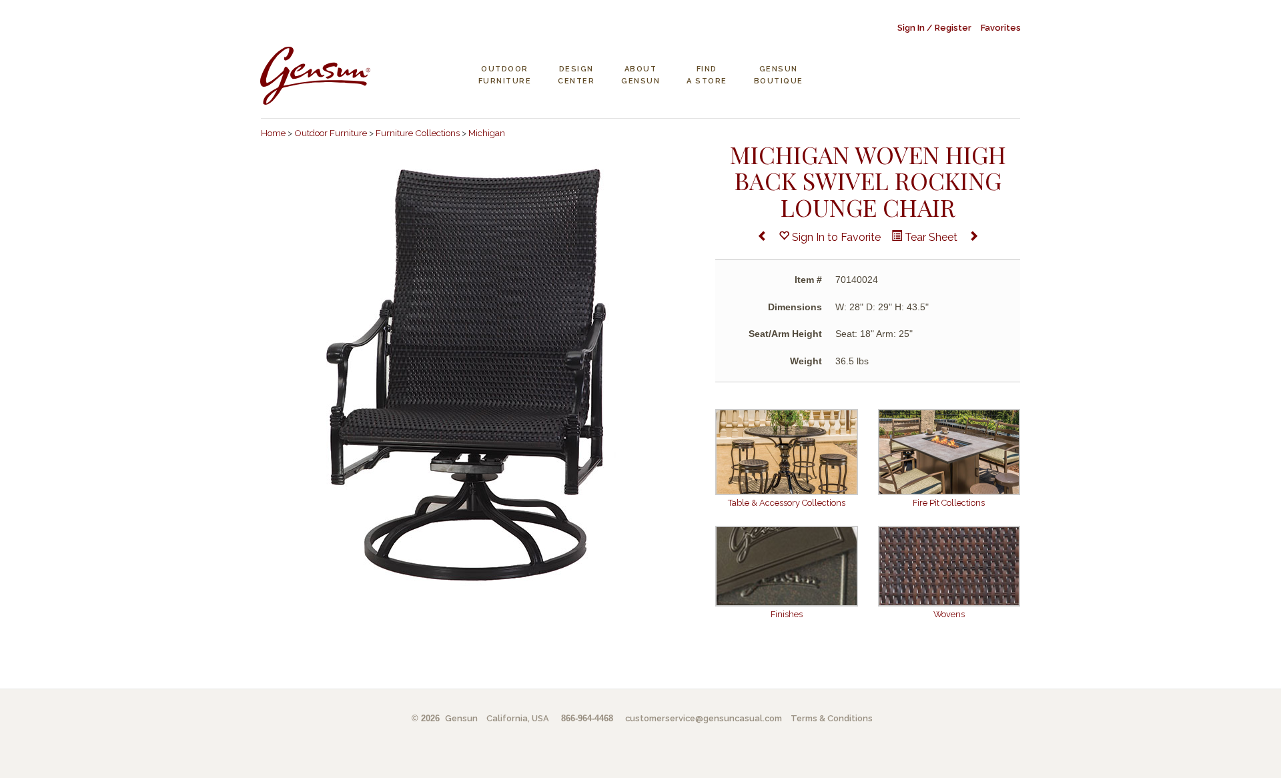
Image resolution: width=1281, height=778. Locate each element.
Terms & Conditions (832, 718)
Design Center (576, 75)
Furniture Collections (418, 132)
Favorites (1001, 28)
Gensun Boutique (778, 75)
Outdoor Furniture (505, 75)
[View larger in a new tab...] (478, 374)
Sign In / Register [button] (934, 28)
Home (273, 132)
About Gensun (640, 75)
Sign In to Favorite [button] (835, 237)
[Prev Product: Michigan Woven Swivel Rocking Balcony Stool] (762, 238)
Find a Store (707, 75)
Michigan (486, 132)
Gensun (461, 718)
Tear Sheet (929, 237)
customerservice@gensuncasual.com (703, 718)
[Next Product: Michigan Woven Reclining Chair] (973, 238)
